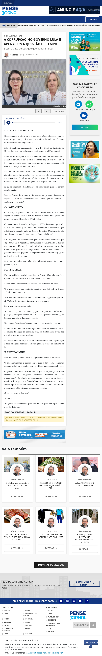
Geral (5, 614)
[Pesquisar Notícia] (93, 625)
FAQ (49, 629)
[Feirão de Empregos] (34, 434)
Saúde (5, 634)
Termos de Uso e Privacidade (53, 624)
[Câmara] (84, 149)
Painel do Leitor (54, 617)
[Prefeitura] (84, 41)
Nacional (7, 622)
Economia (28, 619)
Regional (28, 625)
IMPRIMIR (59, 111)
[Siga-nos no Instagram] (67, 601)
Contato (51, 632)
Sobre (50, 614)
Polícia (6, 619)
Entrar (9, 2)
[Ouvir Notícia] (8, 123)
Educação (28, 634)
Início (50, 610)
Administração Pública (30, 615)
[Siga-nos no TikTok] (87, 601)
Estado (27, 622)
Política (6, 610)
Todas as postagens (51, 564)
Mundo (27, 610)
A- (38, 111)
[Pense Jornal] (17, 10)
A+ (47, 111)
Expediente (52, 620)
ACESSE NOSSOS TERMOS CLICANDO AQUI (46, 653)
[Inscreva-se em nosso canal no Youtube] (80, 601)
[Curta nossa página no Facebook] (61, 601)
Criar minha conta (83, 583)
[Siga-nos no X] (74, 601)
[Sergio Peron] (74, 10)
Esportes (6, 625)
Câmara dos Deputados (7, 630)
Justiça (27, 629)
